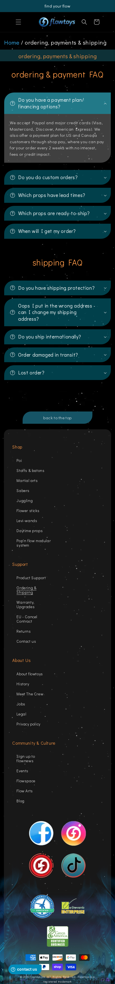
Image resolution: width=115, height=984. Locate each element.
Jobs (20, 704)
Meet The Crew (29, 693)
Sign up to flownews (25, 758)
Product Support (31, 577)
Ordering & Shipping (26, 590)
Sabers (23, 490)
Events (22, 770)
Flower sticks (27, 510)
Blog (20, 800)
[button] (18, 22)
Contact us (26, 641)
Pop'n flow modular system (33, 543)
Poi (19, 460)
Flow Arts (24, 790)
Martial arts (27, 480)
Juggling (24, 500)
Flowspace (25, 780)
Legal (21, 714)
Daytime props (29, 530)
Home (11, 42)
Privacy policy (28, 724)
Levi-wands (26, 520)
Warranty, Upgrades (25, 604)
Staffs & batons (30, 470)
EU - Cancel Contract (26, 619)
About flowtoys (29, 673)
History (22, 683)
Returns (23, 631)
